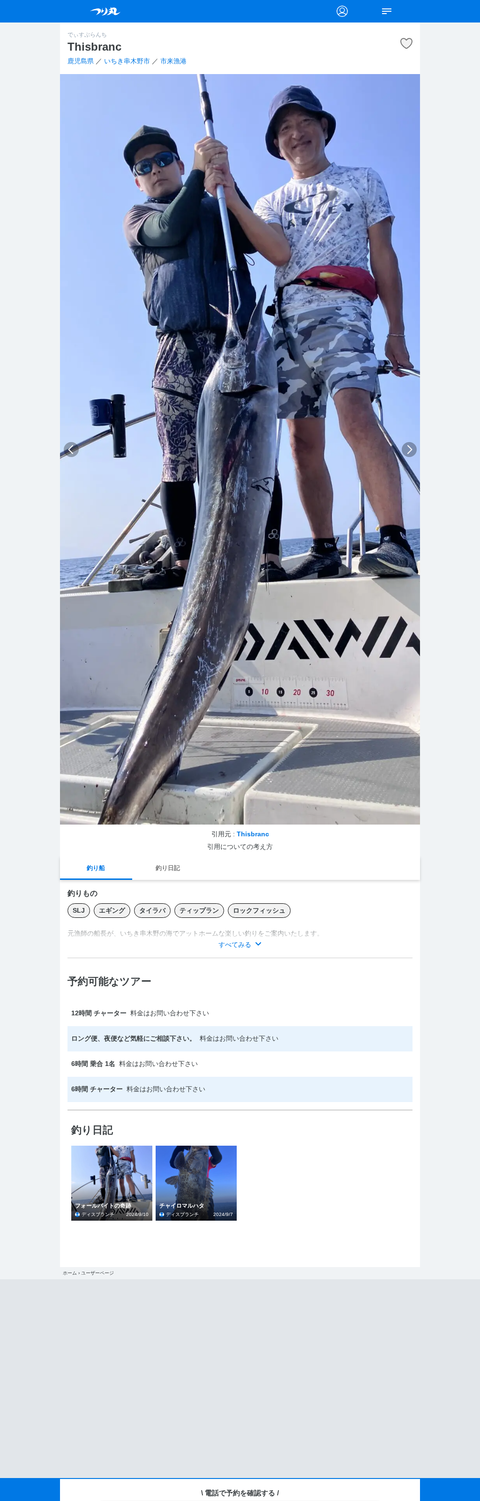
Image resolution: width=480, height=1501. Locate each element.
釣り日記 (168, 867)
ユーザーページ (97, 1273)
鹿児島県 (81, 61)
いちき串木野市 (127, 61)
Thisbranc (253, 834)
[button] (71, 449)
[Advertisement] (240, 1378)
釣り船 (96, 867)
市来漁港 (173, 61)
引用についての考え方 (240, 846)
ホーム (70, 1273)
